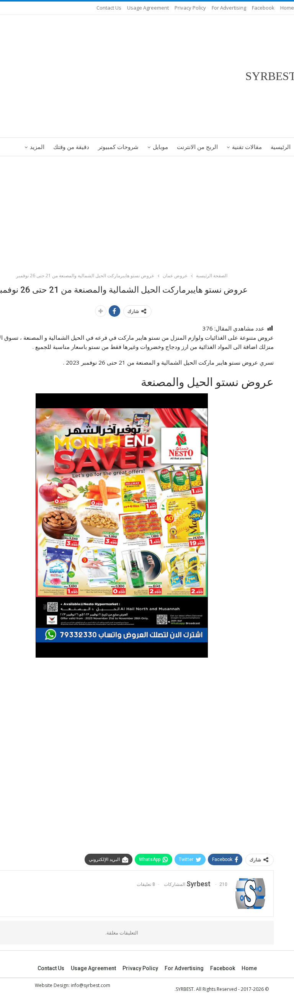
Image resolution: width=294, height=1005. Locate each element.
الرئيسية (281, 147)
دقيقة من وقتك (71, 147)
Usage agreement (148, 7)
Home (287, 7)
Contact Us (108, 7)
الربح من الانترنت (197, 147)
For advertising (229, 7)
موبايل (160, 147)
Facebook (263, 7)
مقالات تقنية (247, 147)
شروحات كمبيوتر (118, 147)
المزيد (37, 147)
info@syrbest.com (90, 985)
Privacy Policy (190, 7)
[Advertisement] (147, 213)
